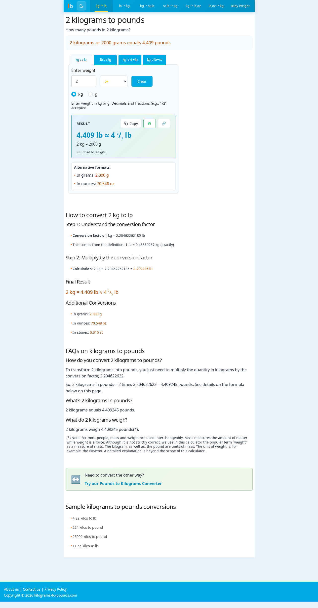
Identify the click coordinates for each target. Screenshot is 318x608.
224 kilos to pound (88, 527)
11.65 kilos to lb (85, 545)
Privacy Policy (55, 589)
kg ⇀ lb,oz (193, 5)
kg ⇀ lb (101, 5)
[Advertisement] (218, 128)
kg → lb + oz (154, 59)
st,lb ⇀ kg (170, 5)
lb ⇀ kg (124, 5)
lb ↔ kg (105, 59)
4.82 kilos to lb (84, 518)
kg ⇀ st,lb (147, 5)
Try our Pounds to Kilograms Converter (123, 483)
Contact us (31, 589)
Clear (142, 81)
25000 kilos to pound (90, 536)
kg (80, 94)
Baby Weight (240, 5)
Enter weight (83, 70)
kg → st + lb (130, 59)
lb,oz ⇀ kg (216, 5)
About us (11, 589)
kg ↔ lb (81, 59)
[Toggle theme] (81, 5)
